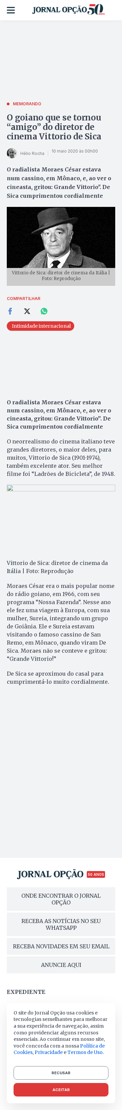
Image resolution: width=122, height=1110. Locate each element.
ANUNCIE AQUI (61, 965)
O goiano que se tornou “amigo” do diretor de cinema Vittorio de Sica (54, 127)
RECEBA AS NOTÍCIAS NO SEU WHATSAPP (61, 924)
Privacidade (49, 1052)
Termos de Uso (85, 1052)
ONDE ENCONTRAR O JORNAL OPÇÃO (61, 899)
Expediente (26, 992)
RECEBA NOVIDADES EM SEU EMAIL (61, 946)
